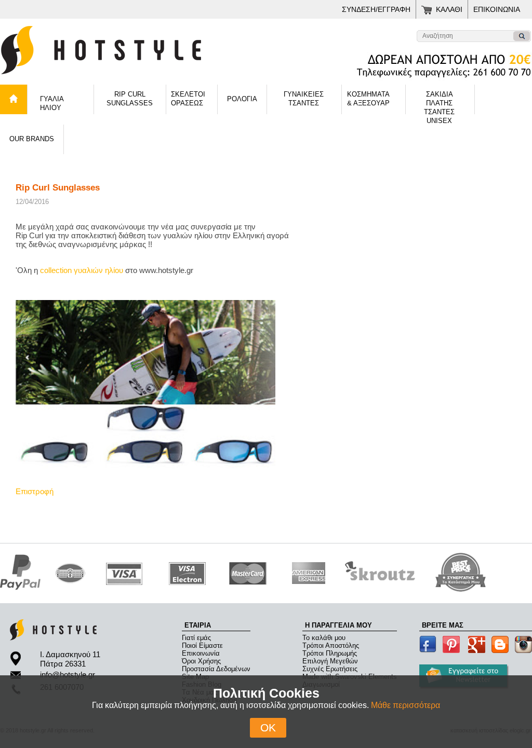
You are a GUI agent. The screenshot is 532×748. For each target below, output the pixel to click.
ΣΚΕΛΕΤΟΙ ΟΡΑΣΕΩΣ (188, 98)
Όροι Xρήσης (201, 661)
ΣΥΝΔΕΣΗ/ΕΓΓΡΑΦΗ (376, 9)
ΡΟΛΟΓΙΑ (242, 99)
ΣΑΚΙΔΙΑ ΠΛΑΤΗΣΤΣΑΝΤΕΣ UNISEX (439, 102)
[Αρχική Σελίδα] (130, 77)
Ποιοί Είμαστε (202, 645)
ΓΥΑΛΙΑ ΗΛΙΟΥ (52, 103)
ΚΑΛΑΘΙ (449, 9)
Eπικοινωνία (201, 653)
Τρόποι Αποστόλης (330, 645)
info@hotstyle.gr (67, 674)
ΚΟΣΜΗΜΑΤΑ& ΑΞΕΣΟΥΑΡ (368, 98)
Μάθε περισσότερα (405, 705)
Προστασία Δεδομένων (216, 669)
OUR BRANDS (31, 139)
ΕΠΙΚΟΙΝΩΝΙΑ (496, 9)
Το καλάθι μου (323, 638)
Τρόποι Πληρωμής (329, 653)
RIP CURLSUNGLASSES (130, 98)
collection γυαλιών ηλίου (81, 270)
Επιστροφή (35, 491)
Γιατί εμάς (196, 638)
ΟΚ (268, 727)
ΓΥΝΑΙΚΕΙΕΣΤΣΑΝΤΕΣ (304, 98)
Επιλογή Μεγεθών (330, 661)
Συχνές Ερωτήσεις (329, 669)
